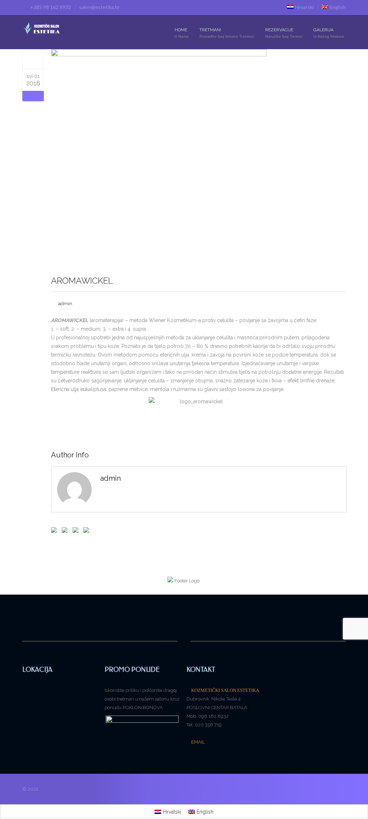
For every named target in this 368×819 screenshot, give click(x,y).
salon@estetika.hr (99, 7)
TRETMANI (226, 32)
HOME (182, 32)
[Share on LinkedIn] (85, 531)
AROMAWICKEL (82, 280)
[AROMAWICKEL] (33, 59)
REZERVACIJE (284, 32)
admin (65, 303)
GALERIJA (328, 32)
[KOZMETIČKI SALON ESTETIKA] (41, 29)
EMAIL (197, 742)
